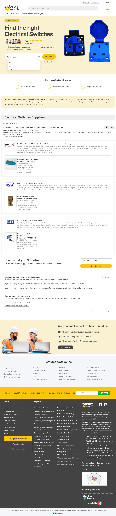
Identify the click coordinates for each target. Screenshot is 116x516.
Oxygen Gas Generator (96, 132)
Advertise (106, 2)
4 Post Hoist (8, 368)
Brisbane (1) (33, 130)
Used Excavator (92, 373)
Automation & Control (41, 408)
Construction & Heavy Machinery (44, 417)
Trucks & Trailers (62, 442)
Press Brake (63, 370)
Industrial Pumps (39, 452)
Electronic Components (41, 433)
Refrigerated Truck (65, 376)
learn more (65, 347)
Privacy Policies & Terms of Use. (48, 510)
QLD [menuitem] (10, 70)
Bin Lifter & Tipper (10, 371)
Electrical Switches (56, 127)
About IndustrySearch (11, 414)
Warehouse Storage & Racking (66, 446)
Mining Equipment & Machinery (67, 420)
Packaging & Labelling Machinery (67, 423)
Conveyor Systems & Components (44, 421)
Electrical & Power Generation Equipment (31, 127)
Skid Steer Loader (93, 367)
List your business (18, 438)
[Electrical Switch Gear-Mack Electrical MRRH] (22, 194)
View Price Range (49, 62)
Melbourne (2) (22, 130)
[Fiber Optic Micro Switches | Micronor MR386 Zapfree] (22, 157)
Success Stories (9, 430)
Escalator (47, 132)
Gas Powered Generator (61, 132)
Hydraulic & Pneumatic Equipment (44, 442)
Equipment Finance (38, 370)
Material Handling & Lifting (65, 414)
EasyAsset (89, 458)
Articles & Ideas (9, 411)
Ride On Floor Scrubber (67, 379)
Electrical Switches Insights (14, 137)
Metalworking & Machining (65, 417)
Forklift (34, 376)
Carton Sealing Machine (12, 374)
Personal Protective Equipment (67, 430)
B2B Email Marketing (10, 421)
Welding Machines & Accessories (67, 455)
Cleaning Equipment (40, 414)
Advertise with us (9, 427)
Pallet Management (63, 426)
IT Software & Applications (42, 461)
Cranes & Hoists (39, 424)
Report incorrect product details (98, 312)
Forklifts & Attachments (41, 439)
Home (6, 408)
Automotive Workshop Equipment (44, 411)
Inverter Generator (79, 132)
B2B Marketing (8, 417)
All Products (7, 127)
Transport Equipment (63, 439)
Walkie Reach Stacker (94, 379)
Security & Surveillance (64, 433)
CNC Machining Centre (12, 377)
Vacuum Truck (92, 376)
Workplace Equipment (64, 461)
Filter (111, 127)
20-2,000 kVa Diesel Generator (30, 132)
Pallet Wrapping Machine (40, 379)
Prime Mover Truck (65, 373)
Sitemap (6, 433)
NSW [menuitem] (11, 63)
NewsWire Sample (10, 424)
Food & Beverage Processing (43, 436)
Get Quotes (49, 57)
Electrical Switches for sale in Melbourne (17, 302)
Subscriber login (18, 449)
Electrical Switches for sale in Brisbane (17, 306)
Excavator (35, 373)
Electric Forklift (37, 367)
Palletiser (62, 367)
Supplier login (18, 444)
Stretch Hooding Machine (96, 370)
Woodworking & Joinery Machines (68, 458)
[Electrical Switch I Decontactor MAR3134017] (22, 231)
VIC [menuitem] (10, 66)
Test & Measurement (63, 436)
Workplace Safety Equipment (66, 464)
